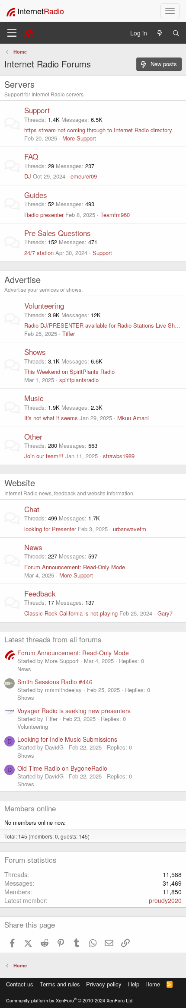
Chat (31, 509)
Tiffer (68, 333)
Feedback (40, 593)
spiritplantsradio (79, 380)
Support (37, 110)
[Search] (176, 33)
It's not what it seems (51, 418)
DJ (27, 176)
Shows (35, 351)
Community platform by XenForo (70, 1000)
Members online (30, 808)
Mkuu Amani (133, 418)
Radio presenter (44, 215)
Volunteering (44, 305)
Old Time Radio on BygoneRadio (62, 768)
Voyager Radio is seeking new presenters (74, 710)
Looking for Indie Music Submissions (67, 739)
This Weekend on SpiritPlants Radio (69, 371)
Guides (35, 194)
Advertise (22, 279)
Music (34, 397)
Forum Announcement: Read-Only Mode (74, 567)
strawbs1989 (119, 456)
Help (133, 984)
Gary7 (165, 613)
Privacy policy (104, 984)
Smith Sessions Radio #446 (55, 681)
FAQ (31, 156)
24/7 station (39, 253)
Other (33, 436)
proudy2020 (165, 900)
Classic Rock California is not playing (71, 613)
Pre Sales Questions (57, 232)
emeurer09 (84, 176)
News (33, 547)
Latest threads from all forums (53, 639)
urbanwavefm (129, 529)
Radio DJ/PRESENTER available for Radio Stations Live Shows (104, 325)
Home (152, 984)
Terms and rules (60, 984)
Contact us (19, 984)
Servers (19, 84)
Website (19, 482)
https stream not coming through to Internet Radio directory (98, 130)
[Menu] (12, 33)
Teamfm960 (115, 215)
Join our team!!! (44, 456)
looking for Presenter (50, 529)
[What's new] (159, 33)
